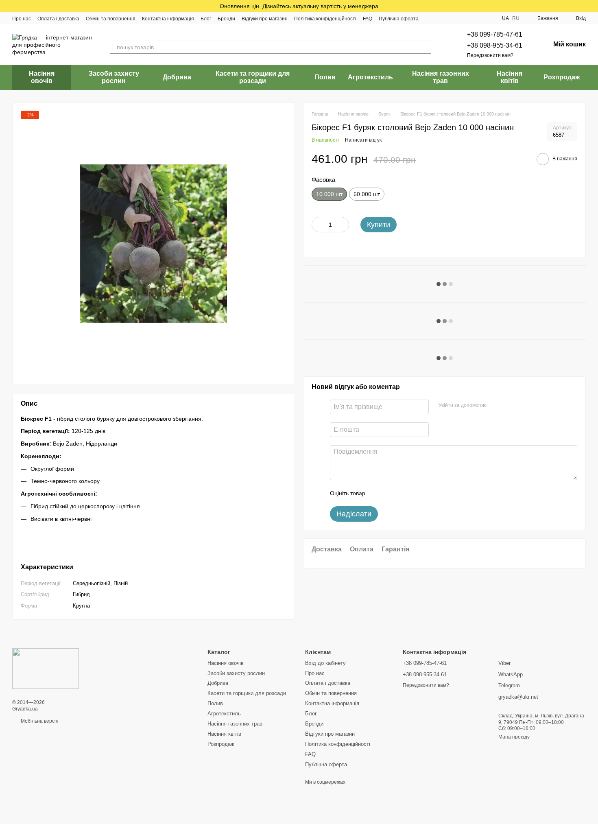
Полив (325, 77)
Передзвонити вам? (490, 55)
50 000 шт (367, 194)
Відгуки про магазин (265, 19)
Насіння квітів (509, 77)
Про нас (21, 19)
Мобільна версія (39, 721)
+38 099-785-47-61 (494, 34)
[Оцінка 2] (391, 493)
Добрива (177, 77)
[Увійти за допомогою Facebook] (495, 406)
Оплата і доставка (58, 19)
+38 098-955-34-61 (494, 45)
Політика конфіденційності (325, 19)
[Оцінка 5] (430, 493)
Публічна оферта (399, 19)
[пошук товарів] (424, 47)
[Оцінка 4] (417, 493)
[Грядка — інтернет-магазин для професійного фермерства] (45, 668)
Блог (206, 19)
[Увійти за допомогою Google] (508, 406)
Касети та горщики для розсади (253, 77)
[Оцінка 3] (404, 493)
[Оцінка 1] (378, 493)
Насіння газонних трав (440, 77)
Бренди (226, 19)
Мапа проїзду (514, 737)
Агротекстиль (370, 77)
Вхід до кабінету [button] (325, 663)
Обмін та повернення (110, 19)
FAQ (367, 19)
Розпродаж (561, 77)
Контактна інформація (168, 19)
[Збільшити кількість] (343, 224)
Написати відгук (363, 139)
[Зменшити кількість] (317, 224)
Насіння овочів (42, 77)
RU (515, 18)
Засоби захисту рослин (114, 77)
